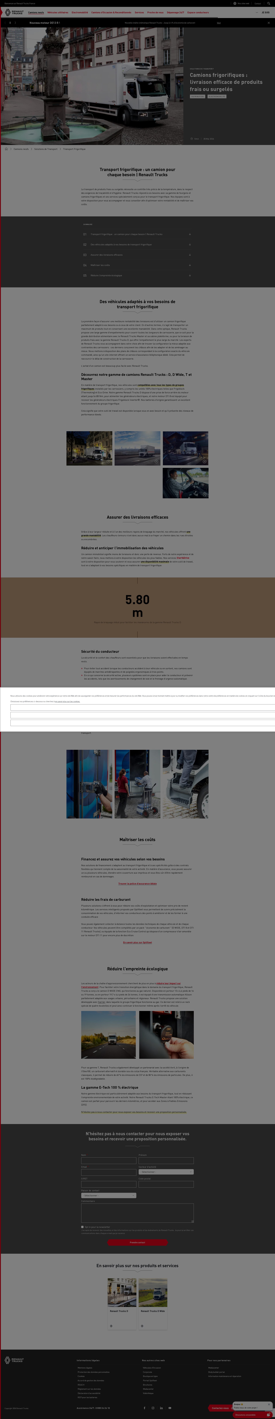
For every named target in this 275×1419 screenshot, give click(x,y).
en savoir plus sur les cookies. (67, 701)
